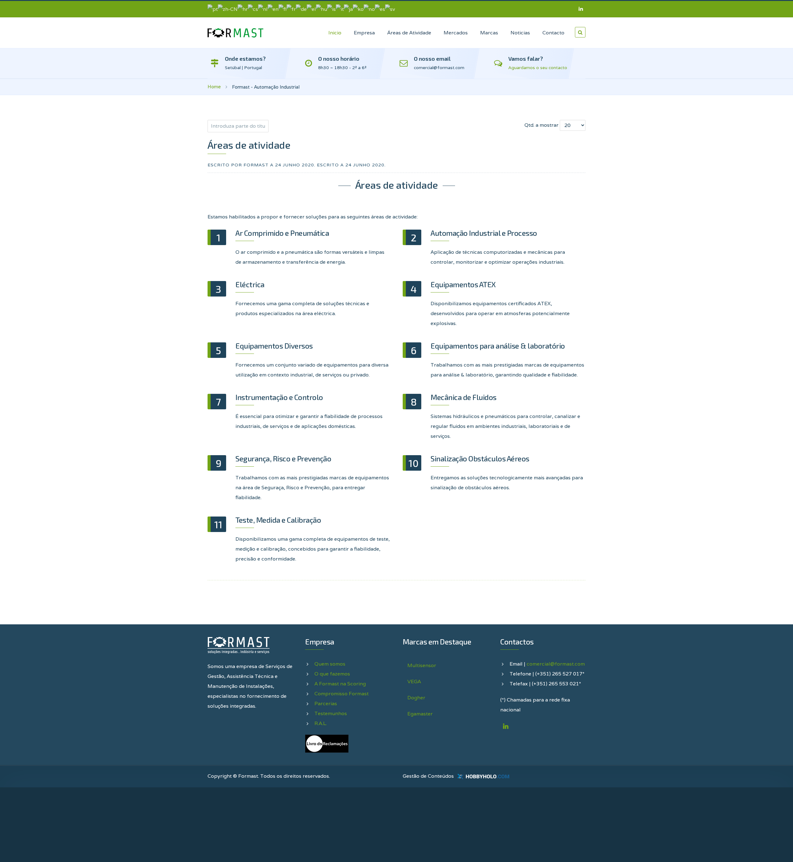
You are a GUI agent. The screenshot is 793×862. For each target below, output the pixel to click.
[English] (273, 9)
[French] (291, 9)
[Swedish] (390, 9)
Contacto (553, 32)
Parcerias (325, 703)
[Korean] (358, 9)
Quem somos (329, 664)
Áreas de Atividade (409, 32)
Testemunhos (330, 713)
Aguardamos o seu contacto (537, 67)
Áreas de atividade (249, 145)
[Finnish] (282, 9)
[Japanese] (348, 9)
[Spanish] (380, 9)
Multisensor (421, 665)
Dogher (416, 697)
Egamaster (420, 713)
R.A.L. (320, 723)
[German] (301, 9)
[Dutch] (263, 9)
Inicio (334, 32)
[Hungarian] (321, 9)
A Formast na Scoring (340, 683)
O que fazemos (332, 674)
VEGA (414, 681)
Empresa (364, 32)
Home (214, 87)
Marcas (489, 32)
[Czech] (253, 9)
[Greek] (311, 9)
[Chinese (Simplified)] (228, 9)
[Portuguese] (213, 9)
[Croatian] (243, 9)
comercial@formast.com (556, 664)
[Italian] (340, 9)
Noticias (520, 32)
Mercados (456, 32)
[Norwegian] (369, 9)
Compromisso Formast (341, 693)
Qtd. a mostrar (541, 125)
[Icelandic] (331, 9)
